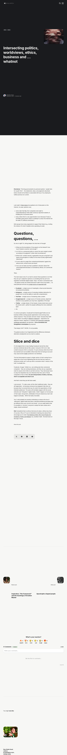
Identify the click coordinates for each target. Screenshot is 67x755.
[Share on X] (16, 436)
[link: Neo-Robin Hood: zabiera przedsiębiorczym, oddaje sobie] (10, 737)
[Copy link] (32, 436)
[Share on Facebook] (21, 436)
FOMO (26, 353)
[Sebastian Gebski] (4, 95)
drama (9, 29)
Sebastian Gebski (10, 94)
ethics (5, 29)
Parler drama (24, 205)
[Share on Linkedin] (27, 436)
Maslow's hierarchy (34, 318)
